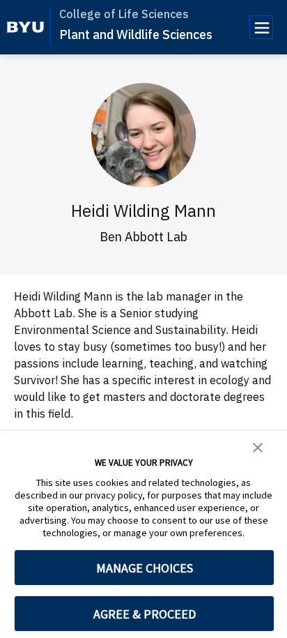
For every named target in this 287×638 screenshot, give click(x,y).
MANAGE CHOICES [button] (144, 568)
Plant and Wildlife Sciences (135, 34)
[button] (258, 446)
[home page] (25, 27)
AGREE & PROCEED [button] (144, 614)
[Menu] (261, 27)
